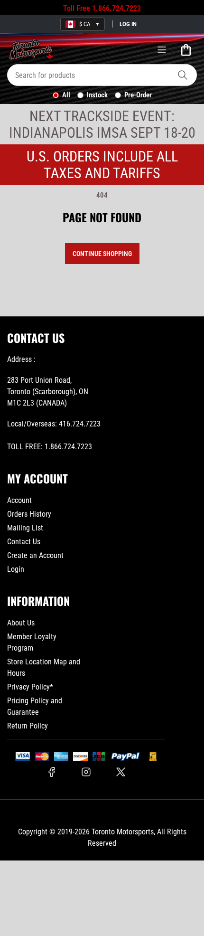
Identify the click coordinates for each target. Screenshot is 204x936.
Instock (97, 95)
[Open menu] (162, 50)
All (66, 95)
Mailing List (25, 527)
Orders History (29, 514)
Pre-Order (138, 95)
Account (19, 500)
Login (15, 569)
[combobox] (102, 75)
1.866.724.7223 (116, 8)
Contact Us (23, 541)
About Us (21, 622)
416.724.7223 (80, 423)
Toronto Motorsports (123, 831)
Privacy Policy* (30, 686)
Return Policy (27, 725)
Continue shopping (102, 253)
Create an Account (35, 555)
